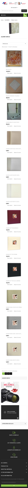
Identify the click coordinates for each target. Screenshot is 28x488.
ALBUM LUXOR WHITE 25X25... (13, 201)
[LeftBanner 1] (10, 393)
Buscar (24, 10)
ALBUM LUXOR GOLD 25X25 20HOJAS (14, 148)
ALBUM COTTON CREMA (11, 254)
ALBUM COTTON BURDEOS (12, 228)
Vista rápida (9, 73)
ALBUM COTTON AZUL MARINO (13, 280)
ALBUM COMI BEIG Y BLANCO (12, 95)
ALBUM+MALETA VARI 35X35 (12, 122)
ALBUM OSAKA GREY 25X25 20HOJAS (14, 333)
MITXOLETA (8, 69)
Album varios (6, 378)
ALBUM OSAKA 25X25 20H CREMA (14, 307)
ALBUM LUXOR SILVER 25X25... (13, 175)
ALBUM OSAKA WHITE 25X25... (13, 360)
